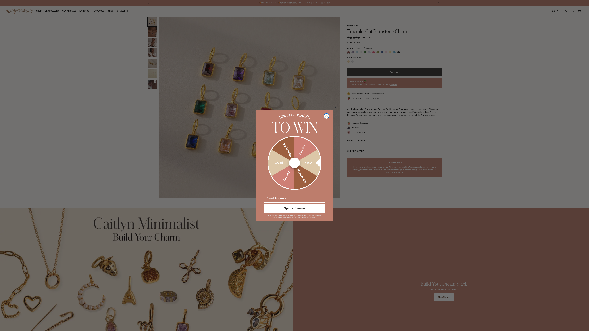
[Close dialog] (326, 115)
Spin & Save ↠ (294, 208)
